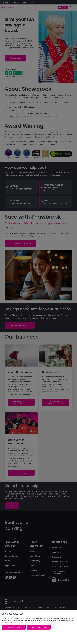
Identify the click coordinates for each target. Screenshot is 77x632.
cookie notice (9, 623)
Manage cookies (14, 627)
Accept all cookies (39, 627)
